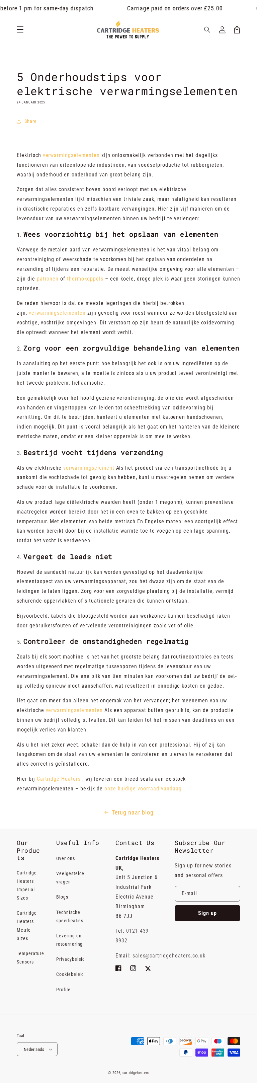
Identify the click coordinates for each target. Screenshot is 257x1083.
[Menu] (20, 29)
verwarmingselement (88, 468)
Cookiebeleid (70, 974)
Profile (63, 989)
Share (30, 121)
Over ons (65, 858)
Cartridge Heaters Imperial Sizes (27, 885)
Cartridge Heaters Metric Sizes (27, 925)
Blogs (62, 897)
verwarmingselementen (71, 155)
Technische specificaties (69, 916)
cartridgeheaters (135, 1073)
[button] (207, 29)
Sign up (207, 913)
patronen (48, 279)
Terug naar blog (132, 812)
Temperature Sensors (30, 957)
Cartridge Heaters (59, 779)
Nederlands (34, 1049)
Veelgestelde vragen (70, 877)
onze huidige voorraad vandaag (143, 788)
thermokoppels (85, 279)
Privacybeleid (70, 959)
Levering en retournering (69, 940)
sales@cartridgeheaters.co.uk (169, 955)
